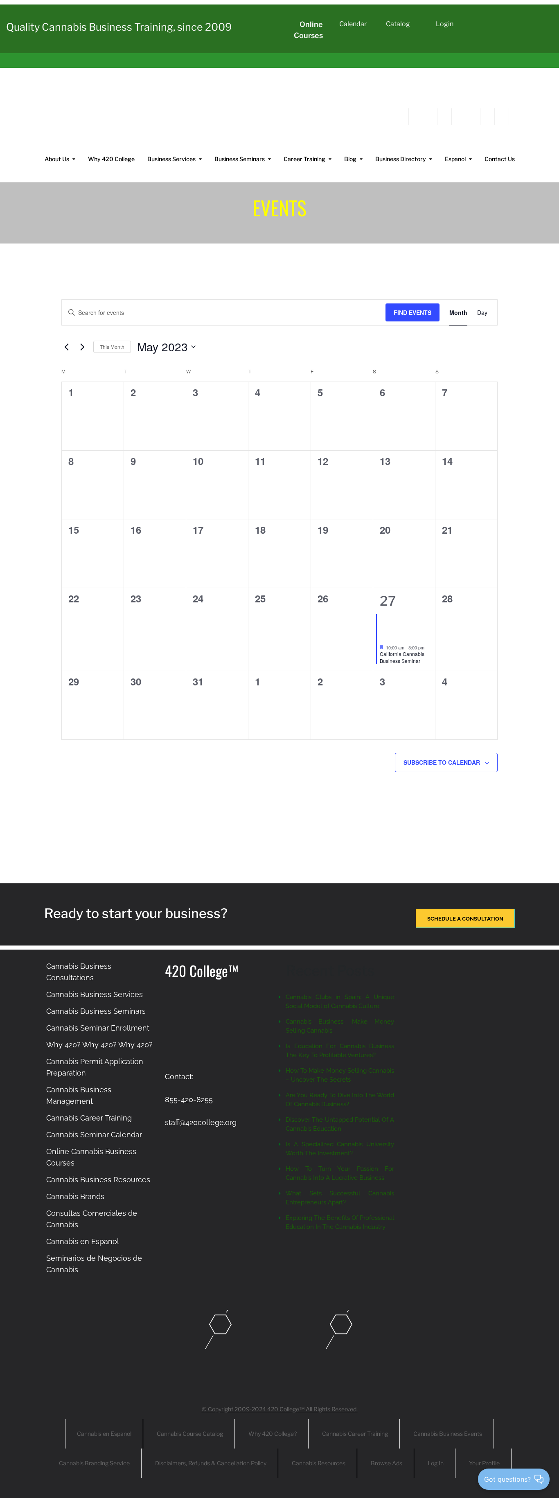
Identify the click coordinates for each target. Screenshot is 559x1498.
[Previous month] (66, 347)
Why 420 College (111, 158)
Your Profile (484, 1463)
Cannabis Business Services (94, 994)
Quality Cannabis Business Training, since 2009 (119, 27)
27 (388, 601)
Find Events (412, 312)
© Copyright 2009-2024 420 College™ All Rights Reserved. (280, 1409)
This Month (112, 346)
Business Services (171, 158)
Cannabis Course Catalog (190, 1433)
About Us (57, 158)
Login (444, 24)
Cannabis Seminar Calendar (94, 1134)
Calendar (353, 24)
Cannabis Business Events (447, 1433)
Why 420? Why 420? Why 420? (99, 1044)
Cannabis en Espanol (82, 1241)
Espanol (455, 158)
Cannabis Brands (75, 1196)
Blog (350, 158)
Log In (436, 1463)
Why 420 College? (272, 1433)
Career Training (304, 158)
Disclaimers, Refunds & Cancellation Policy (210, 1463)
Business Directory (400, 158)
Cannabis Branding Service (94, 1463)
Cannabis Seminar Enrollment (97, 1028)
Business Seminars (239, 158)
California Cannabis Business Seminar (402, 657)
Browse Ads (386, 1463)
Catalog (398, 24)
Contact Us (500, 158)
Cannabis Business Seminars (96, 1011)
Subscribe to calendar (441, 762)
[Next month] (82, 347)
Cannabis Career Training (89, 1118)
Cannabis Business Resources (98, 1179)
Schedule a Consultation (465, 919)
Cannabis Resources (318, 1463)
